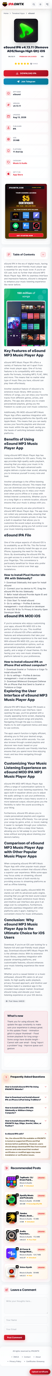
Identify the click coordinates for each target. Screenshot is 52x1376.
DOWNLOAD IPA (28, 73)
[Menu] (47, 4)
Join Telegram (28, 81)
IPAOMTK (35, 1351)
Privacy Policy (15, 1361)
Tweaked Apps (18, 13)
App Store (18, 174)
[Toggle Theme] (40, 4)
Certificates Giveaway (35, 1361)
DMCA (16, 1357)
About (38, 1357)
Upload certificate (40, 1372)
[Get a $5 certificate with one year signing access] (26, 211)
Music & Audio (20, 163)
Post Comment (14, 1337)
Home (6, 13)
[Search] (33, 4)
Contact (27, 1357)
